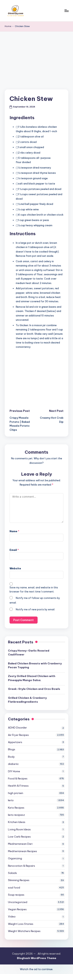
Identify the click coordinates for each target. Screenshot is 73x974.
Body (11, 756)
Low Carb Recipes (19, 836)
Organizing (15, 858)
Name (14, 531)
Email (14, 550)
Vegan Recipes (17, 909)
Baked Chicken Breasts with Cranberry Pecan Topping (35, 665)
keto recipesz (16, 815)
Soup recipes (16, 894)
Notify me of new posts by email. (35, 609)
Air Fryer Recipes (18, 735)
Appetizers (15, 742)
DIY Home (14, 771)
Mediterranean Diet (20, 844)
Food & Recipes (17, 778)
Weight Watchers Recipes (24, 931)
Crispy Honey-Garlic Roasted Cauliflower (28, 652)
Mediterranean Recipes (22, 851)
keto (11, 800)
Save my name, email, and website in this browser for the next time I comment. (34, 589)
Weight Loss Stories (20, 924)
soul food (14, 887)
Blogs (11, 749)
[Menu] (66, 11)
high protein (15, 793)
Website (15, 568)
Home (8, 26)
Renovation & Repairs (21, 865)
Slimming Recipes (18, 880)
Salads (12, 873)
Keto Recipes (16, 807)
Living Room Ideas (19, 829)
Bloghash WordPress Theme (36, 958)
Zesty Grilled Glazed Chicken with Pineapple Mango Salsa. (31, 678)
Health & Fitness (18, 785)
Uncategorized (17, 902)
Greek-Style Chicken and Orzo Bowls (34, 689)
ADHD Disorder (17, 727)
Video (12, 916)
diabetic (13, 764)
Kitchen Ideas (16, 822)
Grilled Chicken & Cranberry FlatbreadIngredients (27, 699)
